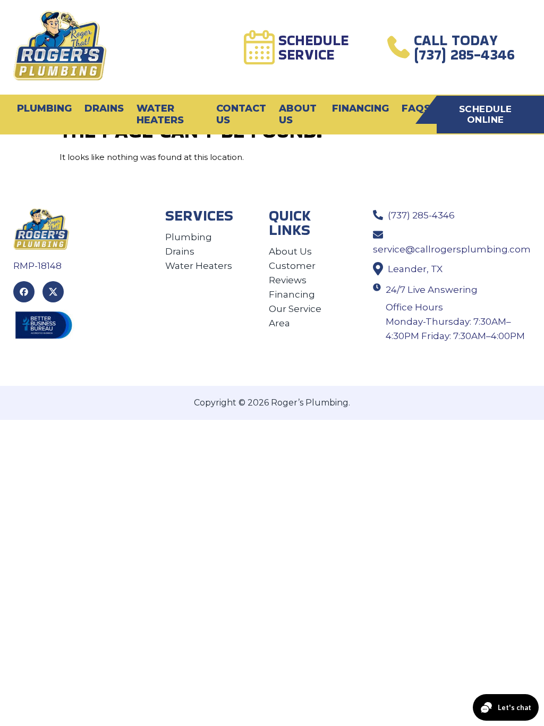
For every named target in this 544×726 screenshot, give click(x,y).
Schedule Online (485, 114)
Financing (360, 108)
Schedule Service (313, 47)
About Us (298, 114)
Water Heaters (160, 114)
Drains (104, 108)
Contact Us (241, 114)
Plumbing (44, 108)
